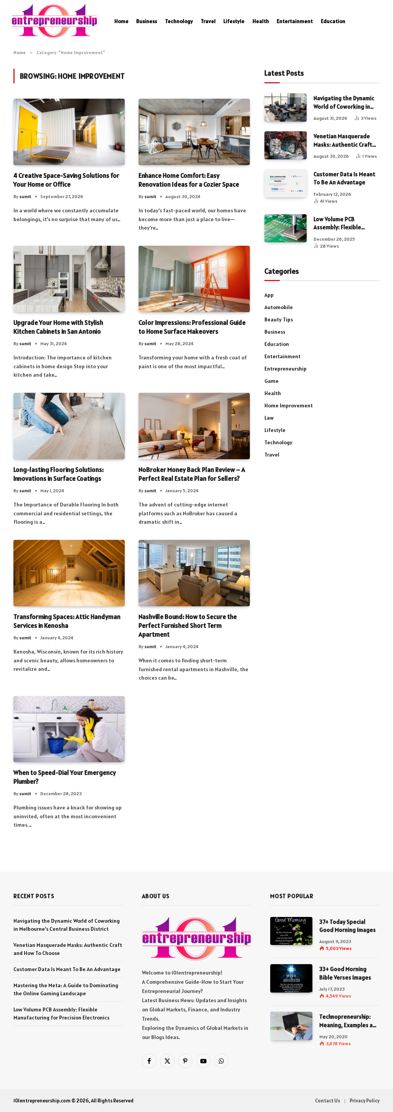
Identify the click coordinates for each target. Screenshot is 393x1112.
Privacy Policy (365, 1100)
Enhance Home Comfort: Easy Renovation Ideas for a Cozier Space (189, 180)
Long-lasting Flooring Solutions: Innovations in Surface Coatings (58, 474)
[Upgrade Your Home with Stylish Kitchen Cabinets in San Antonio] (69, 279)
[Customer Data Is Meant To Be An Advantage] (285, 183)
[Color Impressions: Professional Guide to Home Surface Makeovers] (194, 279)
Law (269, 417)
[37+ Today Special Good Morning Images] (291, 931)
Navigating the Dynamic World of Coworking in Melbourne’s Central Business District (344, 102)
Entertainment (295, 21)
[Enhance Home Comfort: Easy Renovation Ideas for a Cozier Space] (194, 132)
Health (261, 21)
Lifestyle (233, 21)
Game (271, 380)
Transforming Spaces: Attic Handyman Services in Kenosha (67, 621)
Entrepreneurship (285, 368)
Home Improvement (288, 405)
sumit (25, 196)
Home (121, 21)
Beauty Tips (278, 319)
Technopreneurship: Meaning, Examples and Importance (349, 1021)
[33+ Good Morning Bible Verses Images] (291, 978)
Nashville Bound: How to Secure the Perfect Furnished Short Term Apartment (188, 625)
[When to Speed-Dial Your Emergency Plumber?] (69, 729)
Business (146, 21)
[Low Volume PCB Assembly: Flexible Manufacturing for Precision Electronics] (285, 228)
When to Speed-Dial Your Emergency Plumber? (64, 777)
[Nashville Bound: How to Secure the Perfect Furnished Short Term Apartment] (194, 573)
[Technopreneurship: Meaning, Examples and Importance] (291, 1026)
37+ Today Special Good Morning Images (347, 925)
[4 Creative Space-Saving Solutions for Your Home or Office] (69, 132)
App (269, 294)
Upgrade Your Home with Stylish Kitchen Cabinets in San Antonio (58, 327)
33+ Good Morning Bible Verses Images (345, 973)
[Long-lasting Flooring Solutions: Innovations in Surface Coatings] (69, 426)
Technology (179, 21)
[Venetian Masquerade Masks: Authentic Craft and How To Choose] (285, 145)
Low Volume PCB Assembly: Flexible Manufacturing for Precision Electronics (341, 223)
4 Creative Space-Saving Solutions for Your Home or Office (66, 180)
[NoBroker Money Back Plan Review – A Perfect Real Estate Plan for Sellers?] (194, 426)
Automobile (278, 307)
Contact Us (327, 1100)
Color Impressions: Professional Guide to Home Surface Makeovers (192, 327)
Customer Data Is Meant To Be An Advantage (344, 178)
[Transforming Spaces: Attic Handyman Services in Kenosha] (69, 573)
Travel (208, 21)
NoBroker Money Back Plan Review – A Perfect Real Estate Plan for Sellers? (192, 474)
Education (333, 21)
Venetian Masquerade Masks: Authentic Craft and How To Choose (343, 140)
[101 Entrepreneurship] (54, 21)
